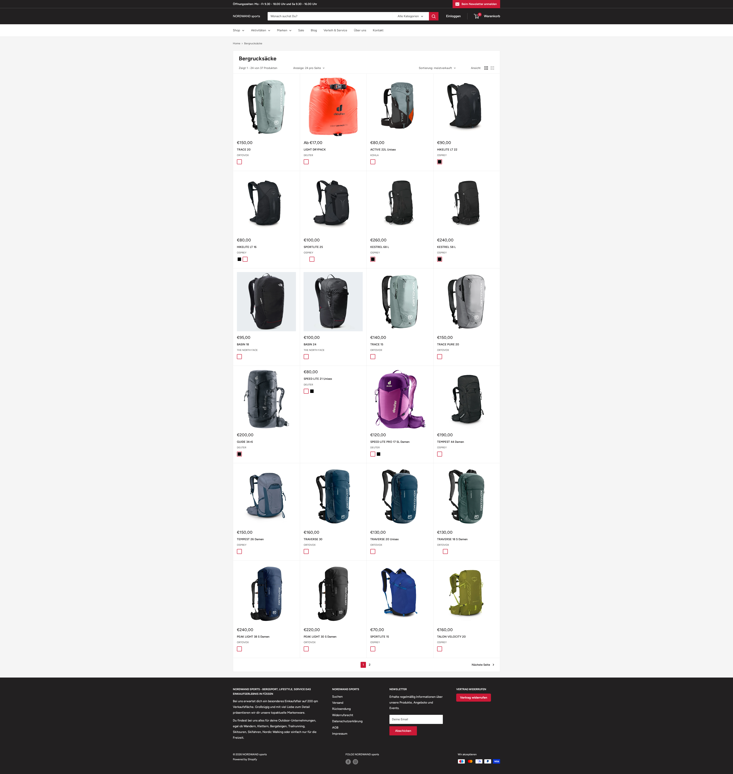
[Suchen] (433, 16)
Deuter (308, 155)
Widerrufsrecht (342, 715)
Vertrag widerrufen (473, 697)
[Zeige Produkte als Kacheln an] (486, 68)
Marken (282, 30)
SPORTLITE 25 (313, 247)
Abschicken (403, 731)
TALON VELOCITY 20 (451, 636)
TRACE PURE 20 (448, 344)
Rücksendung (341, 709)
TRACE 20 (244, 149)
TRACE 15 (376, 344)
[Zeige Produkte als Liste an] (492, 68)
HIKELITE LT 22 (447, 149)
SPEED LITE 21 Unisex (318, 379)
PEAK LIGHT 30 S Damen (320, 636)
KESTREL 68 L (379, 247)
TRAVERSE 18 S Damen (452, 539)
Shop (236, 30)
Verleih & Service (335, 30)
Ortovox (243, 155)
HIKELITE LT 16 (247, 247)
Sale (301, 30)
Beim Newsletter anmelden (479, 4)
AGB (335, 727)
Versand (337, 702)
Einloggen (453, 16)
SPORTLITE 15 (379, 636)
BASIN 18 (243, 344)
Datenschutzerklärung (347, 721)
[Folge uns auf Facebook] (348, 761)
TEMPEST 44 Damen (450, 442)
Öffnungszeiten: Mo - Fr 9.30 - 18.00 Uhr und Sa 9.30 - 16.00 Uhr (275, 4)
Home (236, 43)
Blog (314, 30)
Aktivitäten (258, 30)
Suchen (337, 696)
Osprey (442, 155)
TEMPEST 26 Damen (250, 539)
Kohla (374, 155)
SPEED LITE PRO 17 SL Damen (389, 442)
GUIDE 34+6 (245, 442)
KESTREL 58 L (446, 247)
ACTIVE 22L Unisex (383, 149)
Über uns (360, 30)
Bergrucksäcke (253, 43)
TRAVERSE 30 (313, 539)
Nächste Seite (481, 664)
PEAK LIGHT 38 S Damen (253, 636)
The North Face (247, 350)
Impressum (339, 733)
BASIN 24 (310, 344)
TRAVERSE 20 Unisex (384, 539)
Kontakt (378, 30)
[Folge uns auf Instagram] (355, 761)
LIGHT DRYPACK (315, 149)
